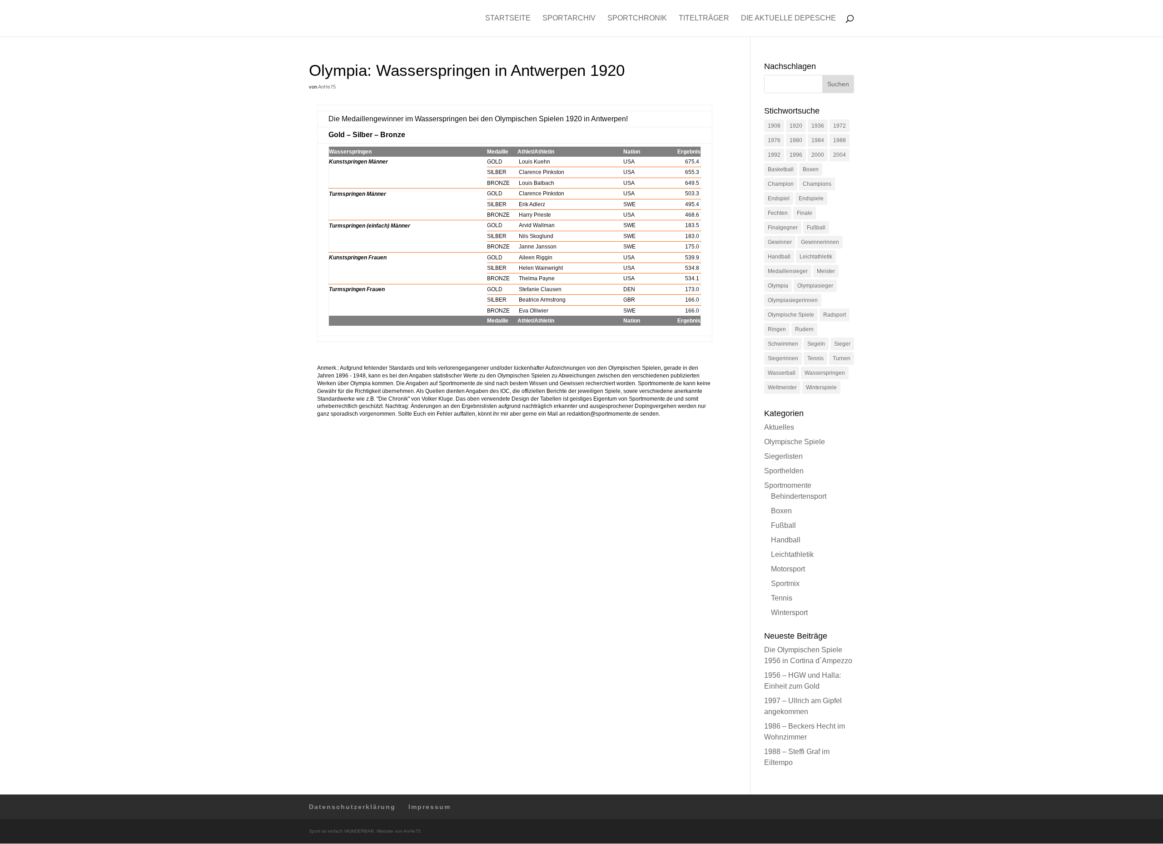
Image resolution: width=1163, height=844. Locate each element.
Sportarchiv (569, 18)
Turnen (841, 358)
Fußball (816, 227)
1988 (839, 140)
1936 (817, 126)
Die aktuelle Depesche (788, 18)
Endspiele (811, 198)
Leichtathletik (816, 256)
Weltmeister (782, 387)
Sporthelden (784, 471)
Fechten (778, 213)
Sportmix (785, 583)
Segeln (816, 344)
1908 (774, 126)
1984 (817, 140)
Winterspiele (821, 387)
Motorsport (788, 569)
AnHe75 (327, 86)
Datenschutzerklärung (352, 806)
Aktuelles (779, 427)
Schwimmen (783, 344)
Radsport (834, 315)
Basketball (781, 169)
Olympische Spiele (791, 315)
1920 (796, 126)
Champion (781, 184)
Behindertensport (798, 496)
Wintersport (789, 612)
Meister (826, 271)
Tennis (815, 358)
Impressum (429, 806)
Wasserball (781, 373)
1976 (774, 140)
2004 (839, 155)
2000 (817, 155)
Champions (817, 184)
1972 (839, 126)
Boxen (811, 169)
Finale (804, 213)
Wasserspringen (825, 373)
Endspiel (779, 198)
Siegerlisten (783, 456)
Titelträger (704, 18)
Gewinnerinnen (820, 242)
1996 (796, 155)
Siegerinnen (783, 358)
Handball (779, 256)
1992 (774, 155)
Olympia (778, 286)
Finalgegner (783, 227)
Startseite (508, 18)
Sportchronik (637, 18)
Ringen (777, 329)
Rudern (804, 329)
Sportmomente (787, 485)
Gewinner (780, 242)
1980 (796, 140)
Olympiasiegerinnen (793, 300)
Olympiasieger (815, 286)
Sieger (842, 344)
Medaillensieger (788, 271)
